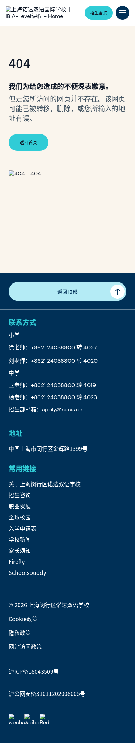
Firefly (17, 561)
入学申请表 (22, 528)
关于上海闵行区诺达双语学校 (45, 484)
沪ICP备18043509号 (34, 671)
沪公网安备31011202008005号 (47, 693)
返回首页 (28, 142)
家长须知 (20, 550)
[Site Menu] (122, 13)
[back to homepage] (40, 12)
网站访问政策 (25, 646)
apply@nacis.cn (62, 409)
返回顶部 (67, 291)
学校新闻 (20, 539)
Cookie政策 (23, 618)
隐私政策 (20, 632)
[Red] (46, 720)
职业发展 (20, 506)
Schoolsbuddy (27, 572)
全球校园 (20, 517)
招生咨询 (20, 495)
